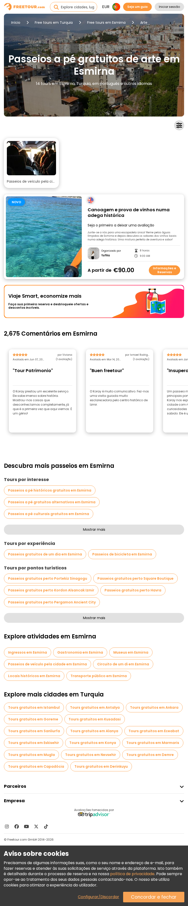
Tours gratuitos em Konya (92, 742)
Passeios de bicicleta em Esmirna (122, 554)
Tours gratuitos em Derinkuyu (101, 766)
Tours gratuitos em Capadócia (36, 766)
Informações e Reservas (164, 270)
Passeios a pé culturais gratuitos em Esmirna (48, 513)
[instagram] (7, 826)
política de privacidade (132, 874)
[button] (31, 163)
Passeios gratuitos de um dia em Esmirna (45, 554)
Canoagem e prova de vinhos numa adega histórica (129, 212)
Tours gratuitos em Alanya (94, 731)
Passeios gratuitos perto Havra (133, 590)
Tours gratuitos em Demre (150, 754)
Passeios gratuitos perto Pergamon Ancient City (52, 602)
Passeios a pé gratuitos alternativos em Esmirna (51, 502)
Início (15, 22)
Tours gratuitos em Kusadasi (95, 719)
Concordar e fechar (153, 897)
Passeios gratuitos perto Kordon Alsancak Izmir (51, 590)
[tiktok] (46, 826)
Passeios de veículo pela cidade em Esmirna (47, 664)
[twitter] (36, 826)
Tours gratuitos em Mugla (31, 754)
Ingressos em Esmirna (27, 652)
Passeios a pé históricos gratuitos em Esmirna (49, 490)
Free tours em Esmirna (106, 22)
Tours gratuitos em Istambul (34, 707)
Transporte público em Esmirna (98, 675)
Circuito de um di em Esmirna (123, 664)
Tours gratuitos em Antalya (95, 707)
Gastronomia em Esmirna (80, 652)
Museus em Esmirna (130, 652)
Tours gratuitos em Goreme (33, 719)
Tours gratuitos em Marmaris (152, 742)
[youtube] (26, 826)
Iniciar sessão (169, 7)
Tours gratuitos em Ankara (154, 707)
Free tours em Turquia (54, 22)
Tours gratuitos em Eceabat (154, 731)
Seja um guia (137, 7)
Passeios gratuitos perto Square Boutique (135, 578)
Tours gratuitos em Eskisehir (33, 742)
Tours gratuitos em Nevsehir (90, 754)
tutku (105, 255)
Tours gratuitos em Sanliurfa (34, 731)
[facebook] (17, 826)
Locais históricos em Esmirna (34, 675)
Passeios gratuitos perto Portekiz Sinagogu (47, 578)
